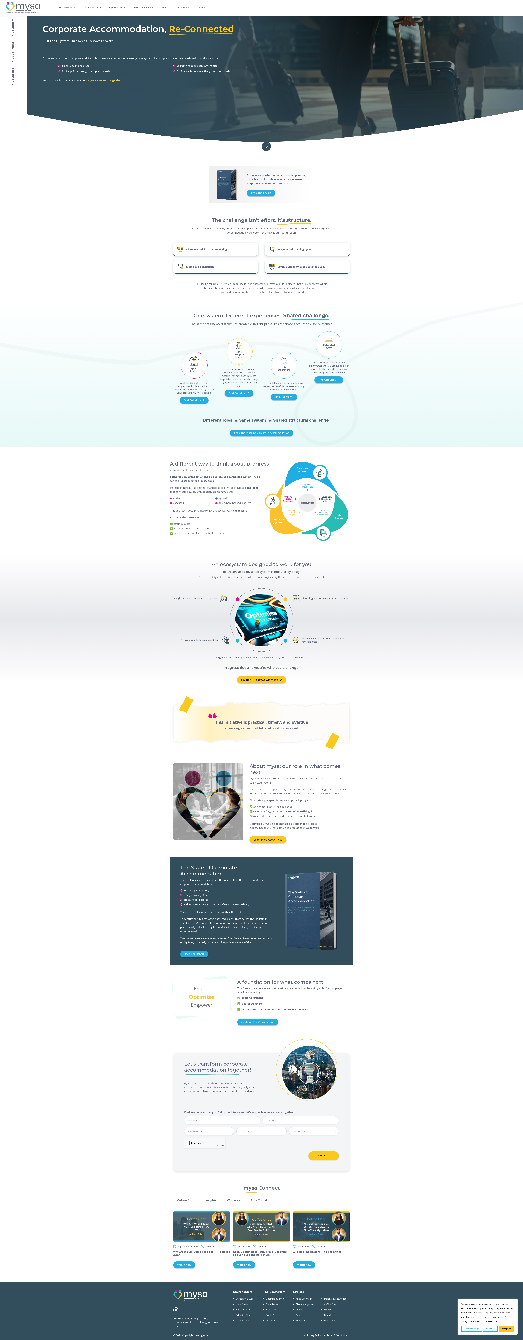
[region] (488, 1317)
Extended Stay (243, 1315)
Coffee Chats (330, 1304)
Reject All (490, 1328)
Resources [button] (182, 7)
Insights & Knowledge (335, 1298)
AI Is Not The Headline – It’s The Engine (317, 1251)
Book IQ (270, 1315)
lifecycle (328, 1315)
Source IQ (271, 1309)
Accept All (506, 1328)
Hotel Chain (242, 1304)
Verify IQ (270, 1320)
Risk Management (143, 7)
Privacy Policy (314, 1335)
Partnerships (242, 1320)
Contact (202, 7)
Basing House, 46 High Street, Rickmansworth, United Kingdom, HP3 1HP (195, 1322)
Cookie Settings (472, 1328)
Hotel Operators (244, 1309)
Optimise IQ (272, 1304)
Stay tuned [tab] (259, 1200)
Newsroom (329, 1320)
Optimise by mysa (275, 1298)
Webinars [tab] (234, 1200)
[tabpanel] (261, 1239)
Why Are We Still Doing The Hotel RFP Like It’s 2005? (201, 1253)
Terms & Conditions (337, 1335)
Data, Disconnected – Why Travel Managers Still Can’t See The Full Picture (260, 1253)
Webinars (329, 1309)
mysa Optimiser (117, 7)
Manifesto (301, 1320)
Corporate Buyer (244, 1298)
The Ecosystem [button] (91, 7)
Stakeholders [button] (66, 7)
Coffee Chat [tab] (186, 1200)
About (165, 7)
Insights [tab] (211, 1200)
